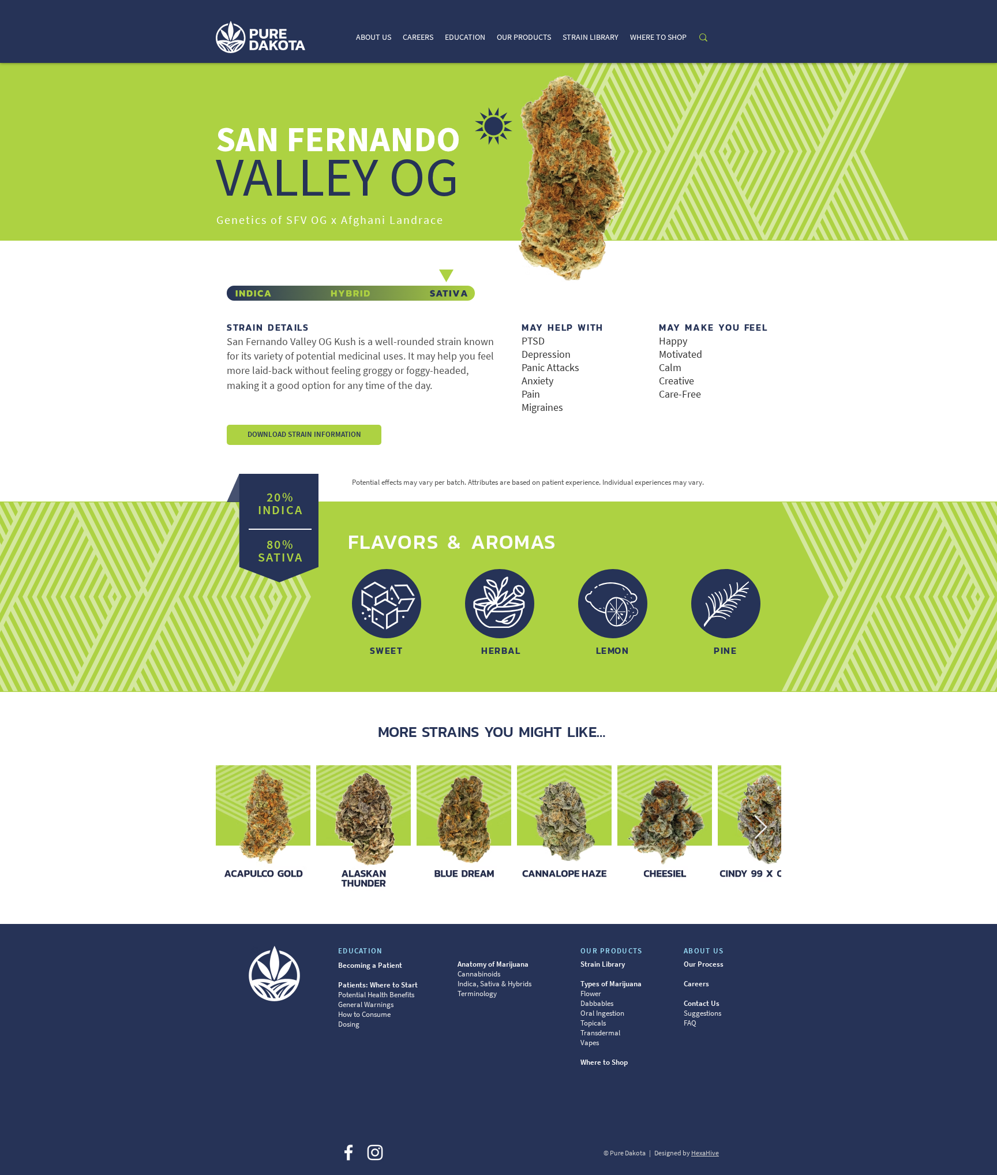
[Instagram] (375, 1152)
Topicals (593, 1023)
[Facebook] (348, 1152)
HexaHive (705, 1152)
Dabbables (596, 1003)
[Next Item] (760, 828)
